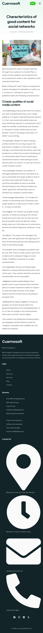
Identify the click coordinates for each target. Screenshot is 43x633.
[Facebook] (14, 617)
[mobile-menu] (39, 3)
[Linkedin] (24, 617)
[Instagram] (19, 617)
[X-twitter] (28, 617)
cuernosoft (13, 32)
